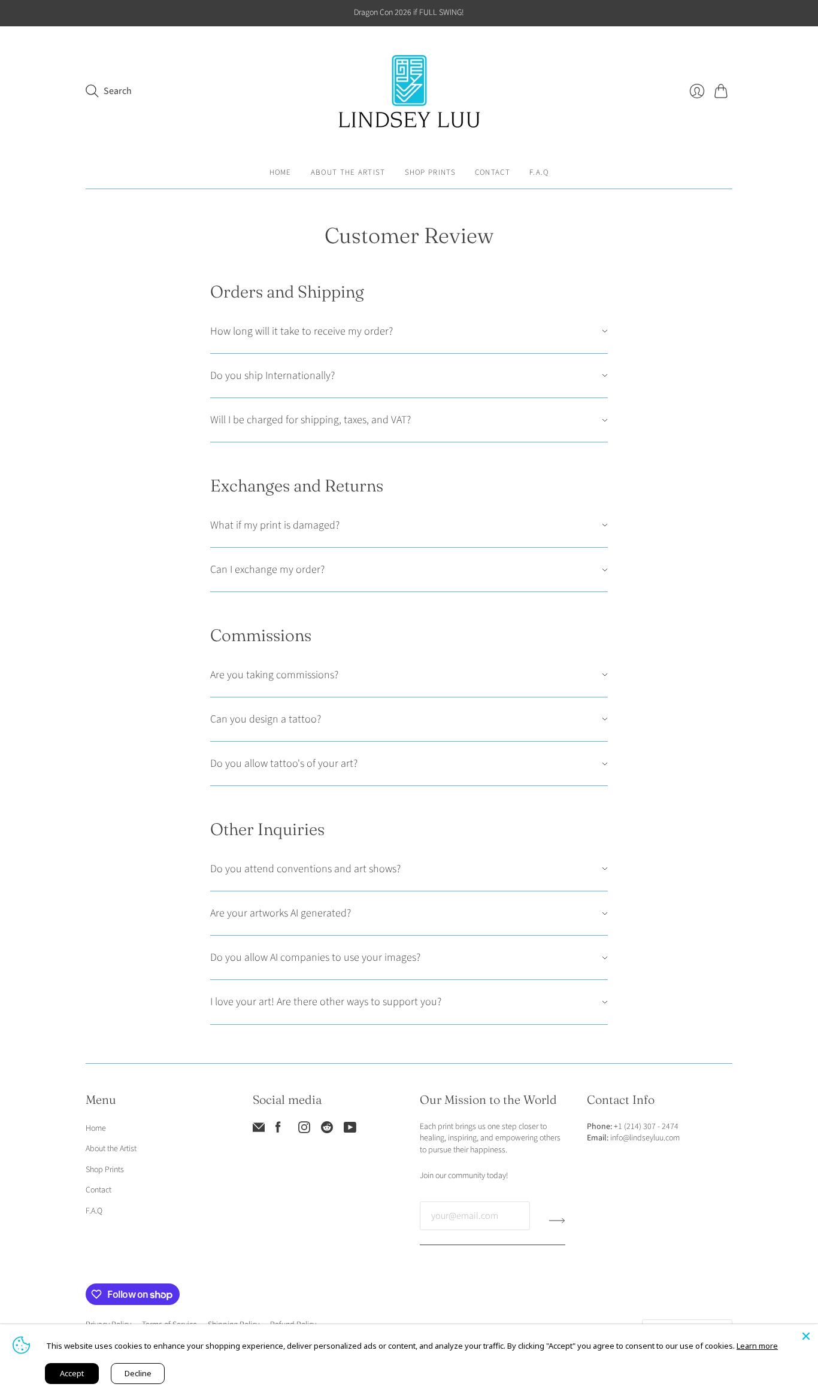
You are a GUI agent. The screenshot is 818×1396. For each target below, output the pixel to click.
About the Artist (348, 172)
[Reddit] (327, 1130)
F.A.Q (539, 172)
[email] (259, 1130)
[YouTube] (350, 1130)
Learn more (757, 1345)
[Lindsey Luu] (409, 91)
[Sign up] (557, 1221)
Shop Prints (430, 172)
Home (280, 172)
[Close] (806, 1336)
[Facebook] (278, 1130)
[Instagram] (304, 1130)
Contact (492, 172)
